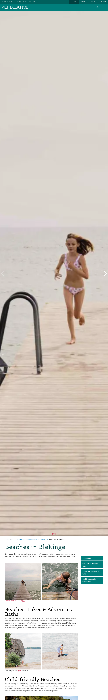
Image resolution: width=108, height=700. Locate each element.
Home (7, 539)
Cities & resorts (29, 2)
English (73, 2)
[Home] (15, 7)
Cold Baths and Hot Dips (90, 564)
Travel (19, 2)
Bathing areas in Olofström (89, 580)
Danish (103, 2)
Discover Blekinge (8, 2)
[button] (55, 534)
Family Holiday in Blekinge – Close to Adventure (29, 539)
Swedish (83, 2)
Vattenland (86, 558)
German (94, 2)
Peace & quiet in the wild (90, 572)
